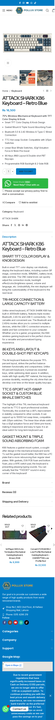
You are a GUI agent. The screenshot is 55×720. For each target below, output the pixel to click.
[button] (5, 43)
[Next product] (51, 91)
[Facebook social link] (20, 3)
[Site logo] (29, 10)
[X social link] (15, 225)
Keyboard (16, 91)
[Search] (47, 10)
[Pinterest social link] (19, 225)
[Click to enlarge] (8, 62)
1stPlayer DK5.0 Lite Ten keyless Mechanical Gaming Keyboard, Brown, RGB (14, 553)
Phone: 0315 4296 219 (17, 614)
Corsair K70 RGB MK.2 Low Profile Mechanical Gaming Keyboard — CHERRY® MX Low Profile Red (40, 555)
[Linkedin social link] (23, 225)
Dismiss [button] (50, 695)
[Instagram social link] (23, 3)
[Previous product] (43, 91)
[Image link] (17, 585)
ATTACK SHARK (10, 218)
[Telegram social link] (27, 225)
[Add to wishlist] (22, 526)
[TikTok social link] (35, 3)
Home (5, 91)
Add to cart (26, 171)
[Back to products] (47, 91)
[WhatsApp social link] (31, 3)
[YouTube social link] (27, 3)
